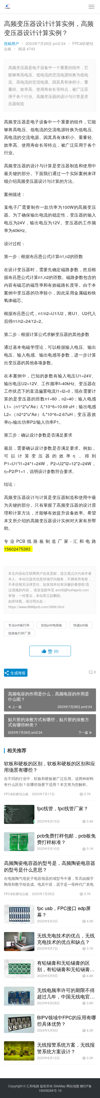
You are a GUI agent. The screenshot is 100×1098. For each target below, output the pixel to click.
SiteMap (60, 1086)
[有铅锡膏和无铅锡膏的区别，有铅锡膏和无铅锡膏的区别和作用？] (19, 968)
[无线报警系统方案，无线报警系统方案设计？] (19, 1050)
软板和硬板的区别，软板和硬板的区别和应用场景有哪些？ (49, 766)
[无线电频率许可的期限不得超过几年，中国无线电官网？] (19, 996)
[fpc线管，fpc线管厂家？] (19, 814)
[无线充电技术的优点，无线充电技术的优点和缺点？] (19, 941)
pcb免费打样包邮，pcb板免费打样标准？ (66, 838)
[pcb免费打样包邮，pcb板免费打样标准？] (19, 841)
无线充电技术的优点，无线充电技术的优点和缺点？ (66, 938)
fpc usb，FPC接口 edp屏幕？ (64, 911)
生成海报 (17, 672)
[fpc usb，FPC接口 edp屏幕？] (19, 914)
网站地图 (72, 1086)
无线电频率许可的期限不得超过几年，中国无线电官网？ (66, 993)
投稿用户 (11, 43)
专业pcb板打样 (19, 625)
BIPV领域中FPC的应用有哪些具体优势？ (66, 1020)
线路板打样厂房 (19, 633)
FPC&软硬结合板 (16, 794)
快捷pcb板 (80, 625)
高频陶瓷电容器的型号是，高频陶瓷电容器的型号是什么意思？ (49, 866)
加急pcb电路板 (51, 625)
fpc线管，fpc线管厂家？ (62, 808)
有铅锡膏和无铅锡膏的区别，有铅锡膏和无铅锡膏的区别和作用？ (66, 965)
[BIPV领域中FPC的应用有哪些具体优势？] (19, 1023)
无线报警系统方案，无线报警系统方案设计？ (66, 1047)
